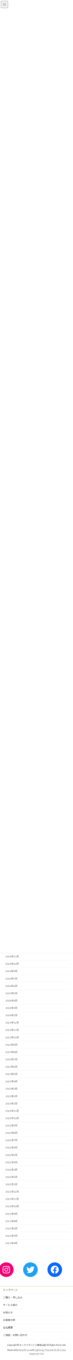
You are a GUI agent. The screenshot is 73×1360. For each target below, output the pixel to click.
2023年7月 (11, 1059)
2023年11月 (12, 1030)
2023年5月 (11, 1074)
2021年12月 (12, 1191)
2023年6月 (11, 1066)
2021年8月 (11, 1221)
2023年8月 (11, 1052)
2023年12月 (12, 1022)
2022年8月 (11, 1132)
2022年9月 (11, 1125)
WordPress (24, 1350)
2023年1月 (11, 1103)
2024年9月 (11, 971)
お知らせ (8, 1312)
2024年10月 (12, 964)
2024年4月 (11, 1000)
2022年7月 (11, 1140)
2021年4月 (11, 1243)
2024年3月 (11, 1007)
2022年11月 (12, 1110)
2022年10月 (12, 1118)
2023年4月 (11, 1081)
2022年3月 (11, 1169)
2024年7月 (11, 978)
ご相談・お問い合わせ (15, 1335)
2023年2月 (11, 1096)
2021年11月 (12, 1199)
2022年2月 (11, 1177)
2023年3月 (11, 1088)
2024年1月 (11, 1015)
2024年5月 (11, 993)
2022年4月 (11, 1162)
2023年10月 (12, 1037)
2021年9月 (11, 1213)
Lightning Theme (43, 1350)
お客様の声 (9, 1320)
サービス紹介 (10, 1304)
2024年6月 (11, 986)
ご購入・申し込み (13, 1297)
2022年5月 (11, 1155)
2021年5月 (11, 1235)
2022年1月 (11, 1184)
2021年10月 (12, 1206)
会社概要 (8, 1327)
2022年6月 (11, 1147)
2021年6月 (11, 1228)
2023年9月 (11, 1044)
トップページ (10, 1289)
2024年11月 (12, 956)
